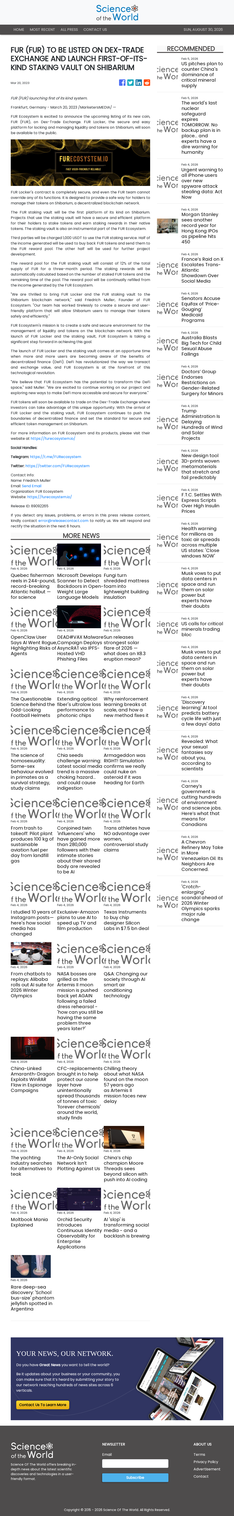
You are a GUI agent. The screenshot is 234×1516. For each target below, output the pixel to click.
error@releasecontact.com (63, 520)
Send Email (31, 486)
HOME (18, 29)
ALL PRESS (69, 29)
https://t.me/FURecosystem (55, 456)
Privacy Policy (206, 1461)
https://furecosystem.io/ (53, 438)
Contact (201, 1476)
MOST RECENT (42, 29)
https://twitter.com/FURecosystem (57, 466)
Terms (199, 1454)
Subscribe (135, 1477)
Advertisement (207, 1469)
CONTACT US (95, 29)
